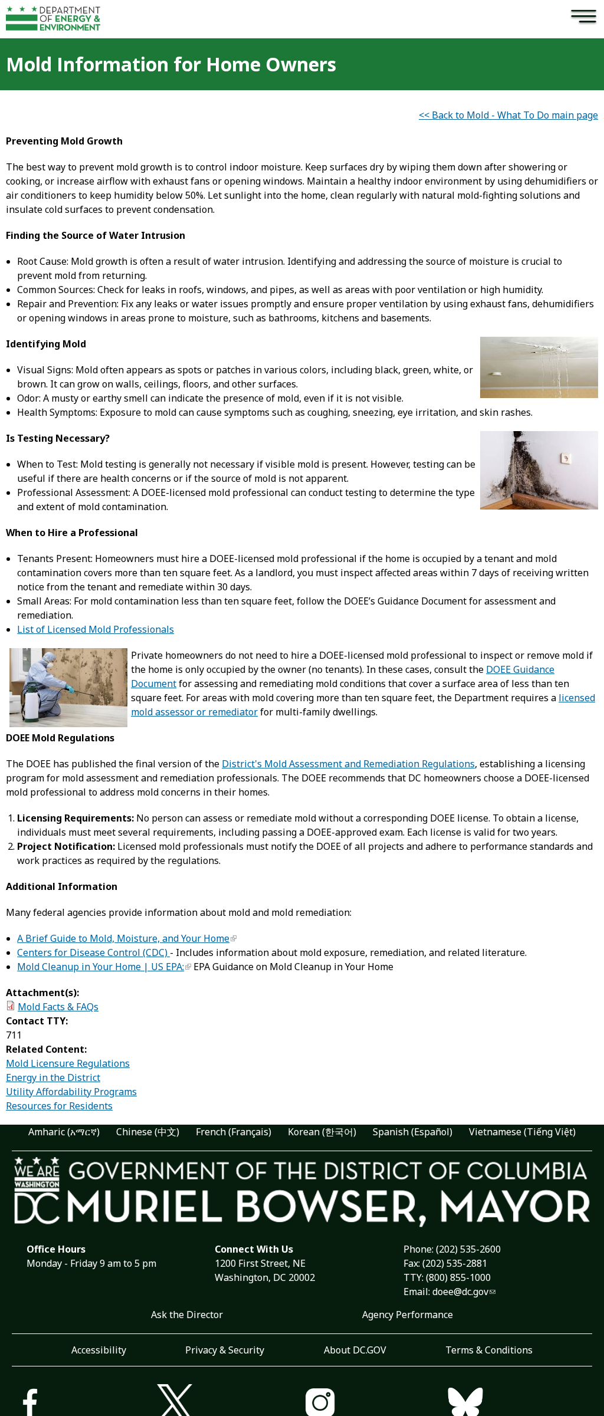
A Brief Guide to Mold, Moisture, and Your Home (123, 938)
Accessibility (98, 1349)
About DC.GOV (355, 1349)
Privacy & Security (224, 1349)
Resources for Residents (59, 1105)
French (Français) (233, 1131)
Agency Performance (407, 1314)
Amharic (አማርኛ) (64, 1131)
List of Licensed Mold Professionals (95, 629)
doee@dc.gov (460, 1291)
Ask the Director (187, 1314)
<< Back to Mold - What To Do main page (508, 115)
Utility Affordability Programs (71, 1091)
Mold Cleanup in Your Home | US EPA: (100, 966)
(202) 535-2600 (468, 1249)
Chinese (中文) (147, 1131)
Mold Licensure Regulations (68, 1063)
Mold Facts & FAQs (58, 1006)
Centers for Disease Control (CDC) (93, 952)
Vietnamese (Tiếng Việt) (522, 1131)
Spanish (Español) (412, 1131)
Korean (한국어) (322, 1131)
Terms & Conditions (489, 1349)
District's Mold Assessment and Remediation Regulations (348, 763)
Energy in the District (53, 1077)
